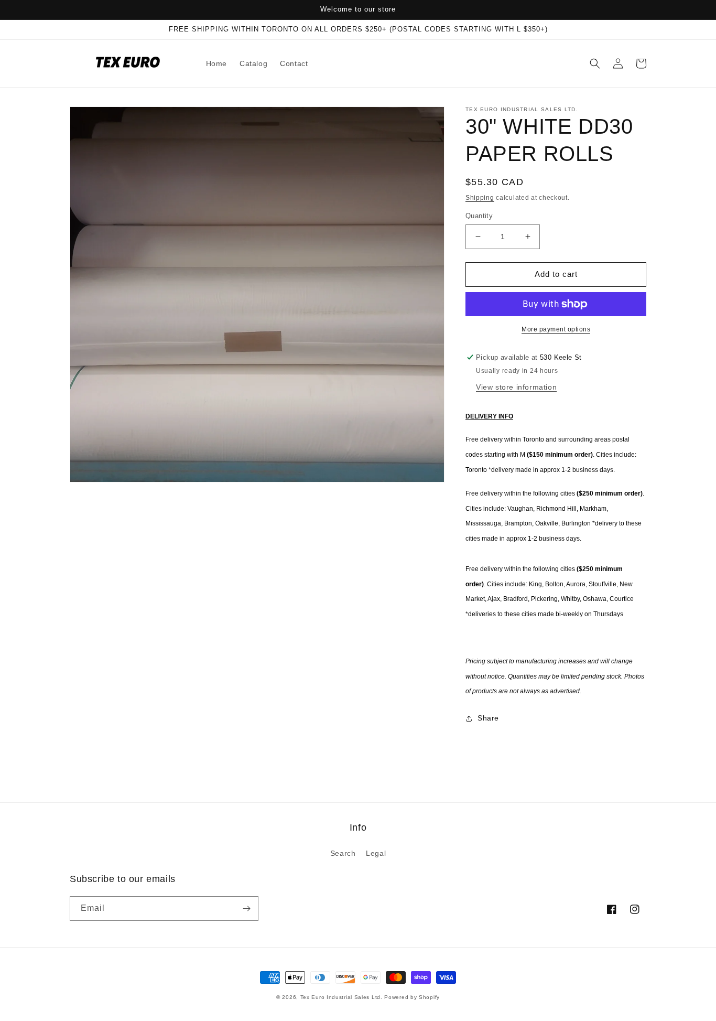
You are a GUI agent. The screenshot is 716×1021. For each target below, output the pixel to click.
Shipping (479, 197)
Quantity (479, 216)
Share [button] (488, 718)
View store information (516, 387)
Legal (376, 853)
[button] (594, 63)
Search (343, 853)
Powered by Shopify (412, 997)
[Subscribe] (246, 908)
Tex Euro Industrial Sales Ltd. (341, 997)
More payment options (556, 329)
